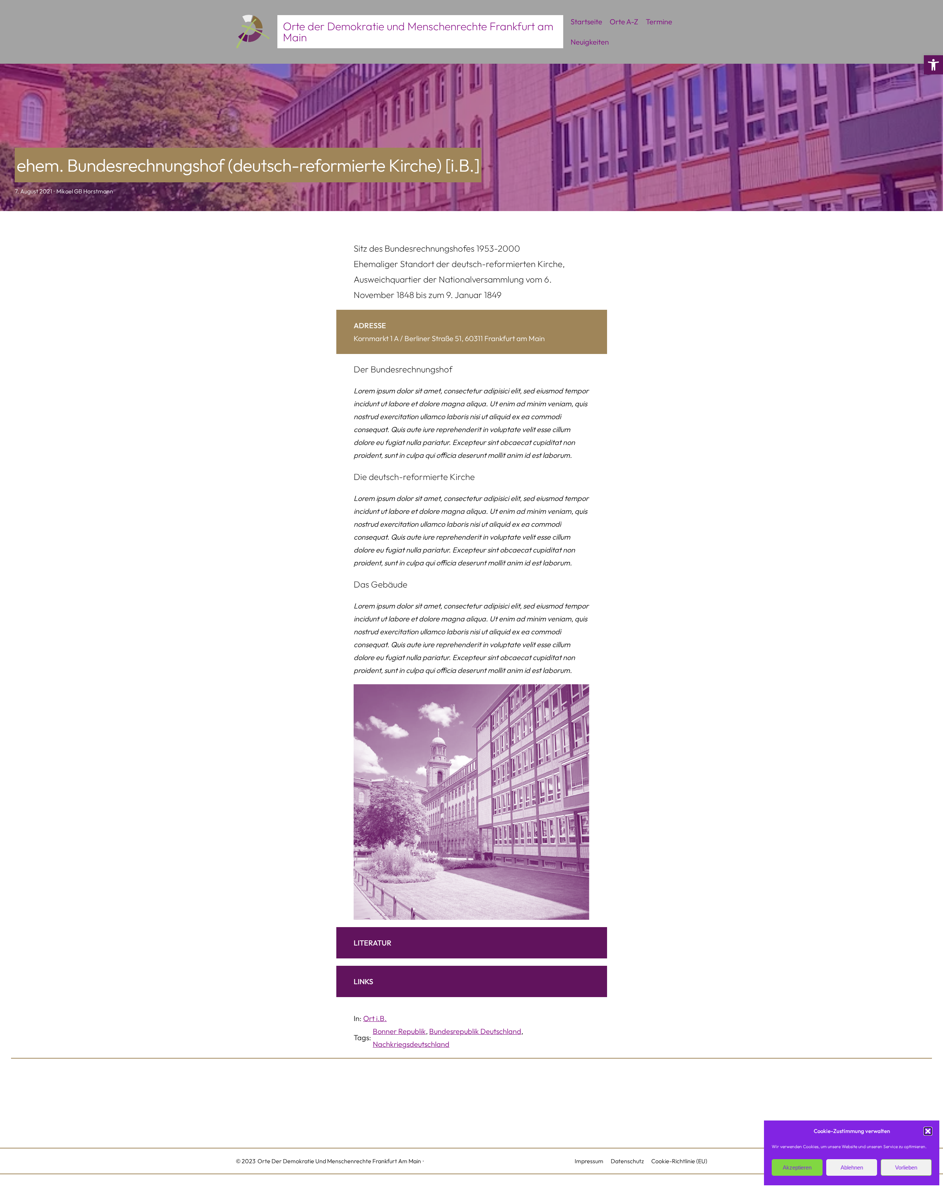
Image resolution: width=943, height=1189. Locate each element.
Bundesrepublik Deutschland (475, 1031)
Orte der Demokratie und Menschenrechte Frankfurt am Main (418, 31)
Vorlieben (906, 1167)
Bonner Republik (399, 1031)
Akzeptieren (797, 1167)
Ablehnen (852, 1167)
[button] (933, 64)
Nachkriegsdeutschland (411, 1044)
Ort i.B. (375, 1018)
